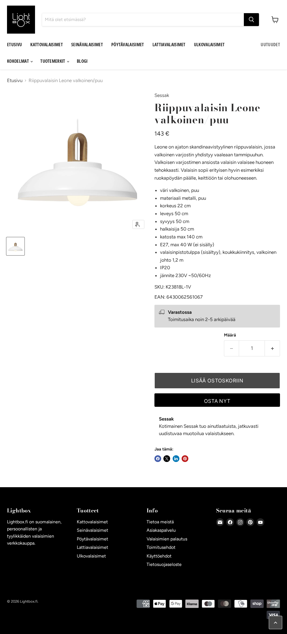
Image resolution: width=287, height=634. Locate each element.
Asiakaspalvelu (161, 530)
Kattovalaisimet (46, 44)
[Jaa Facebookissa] (157, 458)
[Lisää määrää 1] (272, 348)
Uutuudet (270, 44)
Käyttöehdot (159, 556)
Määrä (230, 335)
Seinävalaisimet (87, 44)
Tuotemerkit (53, 61)
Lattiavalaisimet (169, 44)
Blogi (82, 61)
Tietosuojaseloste (164, 564)
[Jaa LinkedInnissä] (176, 458)
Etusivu (14, 44)
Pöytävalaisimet (127, 44)
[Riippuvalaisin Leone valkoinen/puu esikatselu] (15, 246)
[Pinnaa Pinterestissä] (185, 458)
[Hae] (251, 19)
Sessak (161, 95)
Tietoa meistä (160, 521)
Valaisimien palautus (167, 539)
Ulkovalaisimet (209, 44)
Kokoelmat (18, 61)
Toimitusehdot (161, 547)
